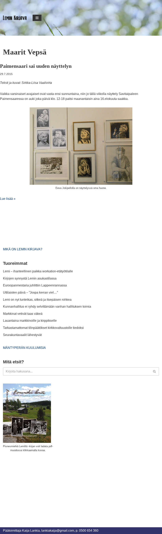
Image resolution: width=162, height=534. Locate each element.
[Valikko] (37, 18)
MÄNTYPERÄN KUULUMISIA (24, 347)
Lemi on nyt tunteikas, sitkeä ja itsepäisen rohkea (37, 299)
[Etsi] (154, 371)
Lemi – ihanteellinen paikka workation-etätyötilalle (38, 271)
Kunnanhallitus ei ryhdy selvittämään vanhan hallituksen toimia (47, 306)
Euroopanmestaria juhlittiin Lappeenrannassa (35, 285)
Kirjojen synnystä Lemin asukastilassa (30, 278)
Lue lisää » (7, 198)
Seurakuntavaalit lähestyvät (22, 335)
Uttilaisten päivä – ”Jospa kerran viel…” (31, 292)
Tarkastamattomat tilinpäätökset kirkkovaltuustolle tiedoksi (43, 327)
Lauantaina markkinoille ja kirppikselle (30, 320)
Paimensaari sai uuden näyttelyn (36, 66)
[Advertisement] (32, 485)
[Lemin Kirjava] (15, 17)
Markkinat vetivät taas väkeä (22, 313)
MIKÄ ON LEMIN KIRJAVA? (22, 249)
